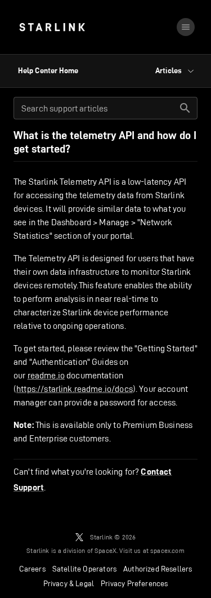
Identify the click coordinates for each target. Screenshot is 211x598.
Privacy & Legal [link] (69, 583)
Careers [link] (32, 568)
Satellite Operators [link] (84, 568)
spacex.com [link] (167, 550)
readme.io (46, 375)
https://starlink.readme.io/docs (74, 389)
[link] (52, 27)
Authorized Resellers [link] (157, 568)
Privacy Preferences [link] (134, 583)
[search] (185, 108)
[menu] (186, 27)
